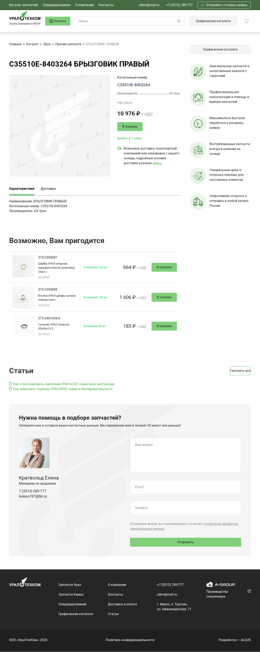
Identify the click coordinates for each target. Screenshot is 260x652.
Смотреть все (240, 371)
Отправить (185, 542)
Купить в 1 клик (129, 138)
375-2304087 (47, 257)
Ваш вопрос (144, 445)
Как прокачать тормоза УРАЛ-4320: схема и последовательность (63, 389)
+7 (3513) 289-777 (179, 5)
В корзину (130, 126)
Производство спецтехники (217, 594)
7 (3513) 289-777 (32, 491)
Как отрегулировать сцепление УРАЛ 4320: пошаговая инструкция (64, 384)
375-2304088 (47, 289)
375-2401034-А (49, 318)
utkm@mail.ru (149, 5)
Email (139, 487)
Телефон (141, 508)
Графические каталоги (213, 21)
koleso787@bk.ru (33, 496)
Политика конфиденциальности (130, 640)
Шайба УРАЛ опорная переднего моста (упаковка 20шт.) (56, 267)
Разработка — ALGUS (235, 640)
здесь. (157, 163)
